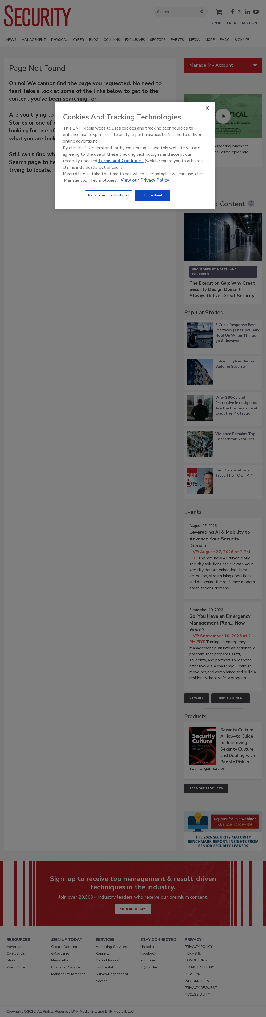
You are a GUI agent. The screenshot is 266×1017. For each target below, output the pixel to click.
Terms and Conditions (121, 161)
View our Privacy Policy (145, 180)
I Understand (152, 195)
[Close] (207, 108)
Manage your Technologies (108, 195)
